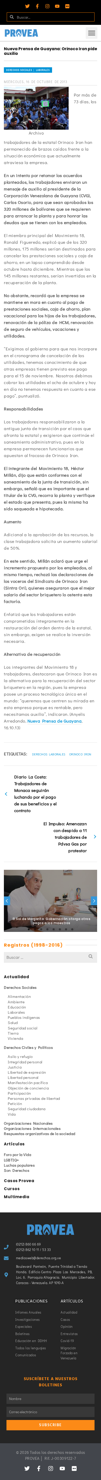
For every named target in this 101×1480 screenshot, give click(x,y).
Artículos (14, 1144)
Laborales (16, 1012)
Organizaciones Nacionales (28, 1123)
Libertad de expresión (27, 1072)
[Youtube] (57, 6)
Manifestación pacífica (28, 1082)
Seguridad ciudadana (27, 1108)
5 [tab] (53, 929)
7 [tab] (66, 929)
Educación (17, 1007)
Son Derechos (16, 1170)
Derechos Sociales (20, 987)
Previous (7, 900)
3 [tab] (41, 929)
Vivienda (15, 1038)
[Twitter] (27, 6)
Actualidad (16, 977)
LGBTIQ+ (11, 1159)
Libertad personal (23, 1077)
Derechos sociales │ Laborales (28, 70)
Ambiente (16, 1001)
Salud (13, 1022)
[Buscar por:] (50, 957)
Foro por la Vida (17, 1154)
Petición (15, 1103)
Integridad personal (25, 1061)
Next (94, 900)
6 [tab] (59, 929)
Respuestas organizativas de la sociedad (39, 1133)
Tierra (13, 1033)
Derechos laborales (48, 754)
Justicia (14, 1067)
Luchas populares (19, 1165)
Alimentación (19, 996)
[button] (91, 33)
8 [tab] (72, 929)
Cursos (12, 1188)
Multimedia (16, 1196)
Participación (19, 1093)
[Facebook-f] (37, 6)
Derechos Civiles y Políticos (28, 1047)
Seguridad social (22, 1027)
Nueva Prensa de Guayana (54, 721)
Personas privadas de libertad (34, 1098)
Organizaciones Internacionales (32, 1128)
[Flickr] (67, 6)
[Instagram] (47, 6)
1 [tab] (28, 929)
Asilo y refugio (20, 1056)
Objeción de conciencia (28, 1088)
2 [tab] (35, 929)
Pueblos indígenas (24, 1017)
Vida (12, 1114)
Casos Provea (19, 1180)
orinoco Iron (80, 754)
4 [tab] (47, 929)
